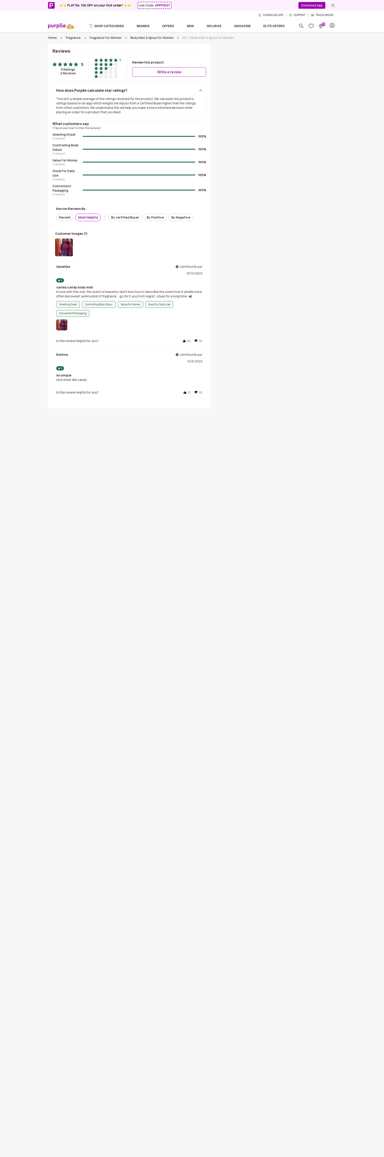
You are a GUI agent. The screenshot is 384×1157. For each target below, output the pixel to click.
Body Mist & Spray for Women (152, 38)
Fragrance (73, 38)
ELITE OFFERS (273, 26)
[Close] (333, 5)
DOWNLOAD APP (273, 15)
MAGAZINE (242, 26)
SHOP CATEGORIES (109, 26)
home (52, 38)
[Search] (301, 26)
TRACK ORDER (324, 15)
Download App (311, 5)
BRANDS (143, 26)
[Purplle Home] (57, 25)
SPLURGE (214, 26)
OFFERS (168, 26)
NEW (190, 26)
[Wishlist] (311, 26)
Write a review (169, 72)
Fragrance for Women (106, 38)
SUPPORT (299, 15)
